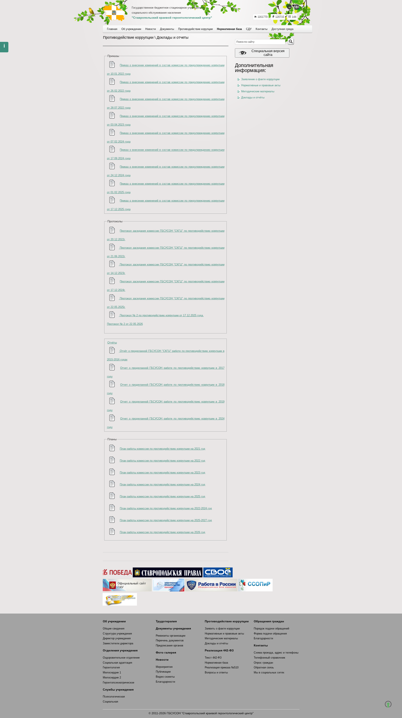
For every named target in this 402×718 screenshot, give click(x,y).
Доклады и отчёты (252, 97)
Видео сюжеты (165, 676)
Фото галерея (166, 652)
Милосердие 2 (112, 677)
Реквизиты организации (170, 635)
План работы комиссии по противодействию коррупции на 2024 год (162, 484)
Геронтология (111, 667)
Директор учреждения (117, 638)
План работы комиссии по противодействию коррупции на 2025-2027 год (166, 520)
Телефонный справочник (269, 657)
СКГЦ (114, 12)
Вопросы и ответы (216, 672)
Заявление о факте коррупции (260, 79)
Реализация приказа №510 (221, 667)
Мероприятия (164, 666)
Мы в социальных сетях (269, 672)
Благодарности (165, 681)
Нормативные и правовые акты (260, 85)
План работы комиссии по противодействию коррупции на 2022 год (162, 460)
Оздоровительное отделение (121, 657)
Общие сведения (113, 628)
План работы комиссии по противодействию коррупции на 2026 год (162, 532)
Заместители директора (118, 643)
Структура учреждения (117, 633)
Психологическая (114, 696)
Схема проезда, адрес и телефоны (276, 652)
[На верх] (388, 704)
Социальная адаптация (117, 662)
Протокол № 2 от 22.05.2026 (125, 324)
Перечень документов (170, 640)
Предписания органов (169, 645)
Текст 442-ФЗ (213, 657)
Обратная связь (264, 667)
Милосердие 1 (112, 672)
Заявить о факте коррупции (222, 628)
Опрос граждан (263, 662)
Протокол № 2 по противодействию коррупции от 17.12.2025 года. (162, 315)
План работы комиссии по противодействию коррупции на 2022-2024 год (166, 508)
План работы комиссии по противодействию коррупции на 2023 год (162, 472)
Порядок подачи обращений (271, 628)
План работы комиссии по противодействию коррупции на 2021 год (162, 448)
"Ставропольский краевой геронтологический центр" (172, 17)
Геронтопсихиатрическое (118, 682)
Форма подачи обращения (270, 633)
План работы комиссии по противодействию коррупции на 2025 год (162, 496)
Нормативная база (216, 662)
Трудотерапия (166, 621)
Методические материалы (257, 91)
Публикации (163, 671)
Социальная (110, 701)
